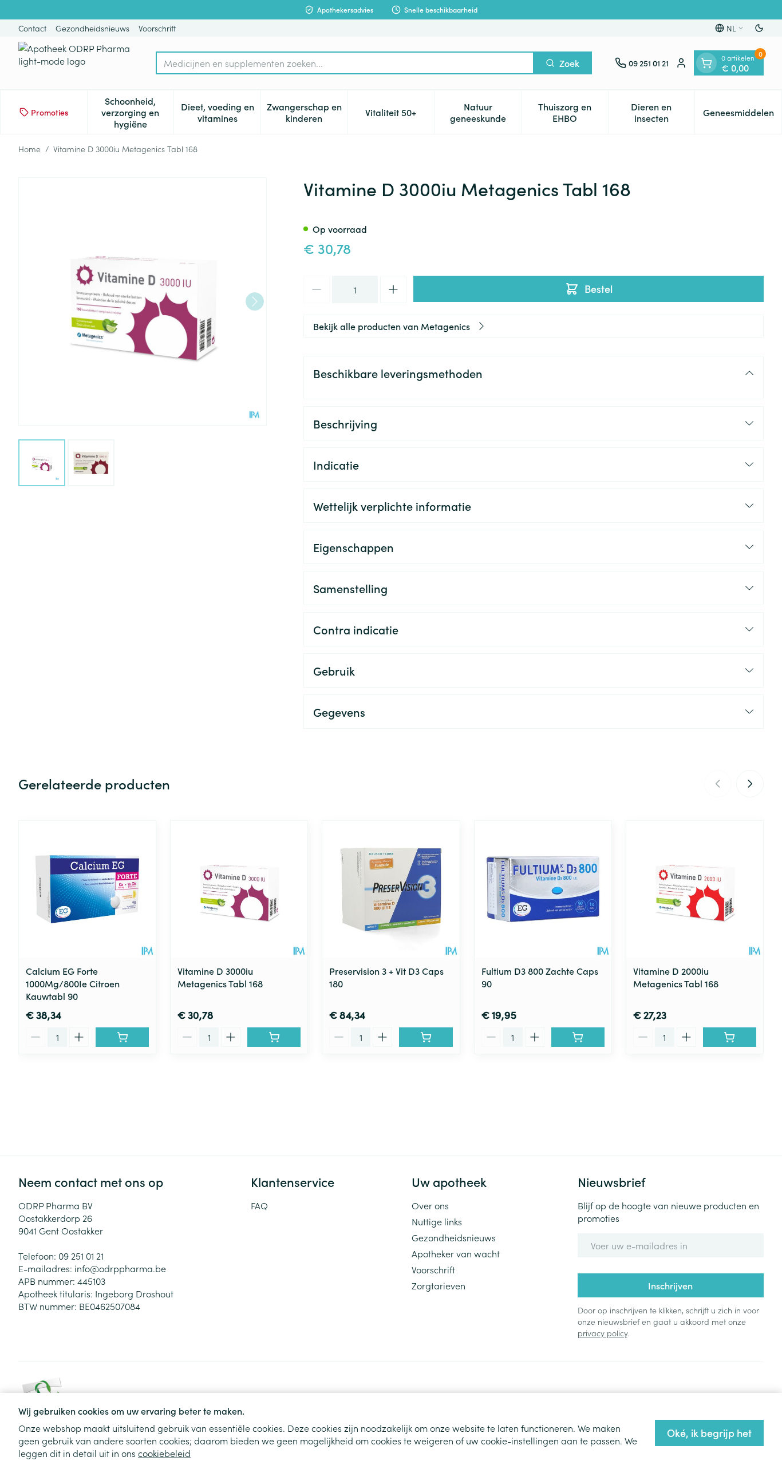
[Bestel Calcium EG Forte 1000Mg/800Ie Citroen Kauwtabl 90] (122, 1037)
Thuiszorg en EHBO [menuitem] (573, 112)
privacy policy (602, 1333)
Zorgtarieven (438, 1285)
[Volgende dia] (750, 783)
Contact (32, 28)
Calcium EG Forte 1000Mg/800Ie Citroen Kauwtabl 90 (73, 983)
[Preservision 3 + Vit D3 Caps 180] (390, 889)
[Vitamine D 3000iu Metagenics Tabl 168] (239, 889)
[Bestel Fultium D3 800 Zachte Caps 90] (578, 1037)
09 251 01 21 (81, 1255)
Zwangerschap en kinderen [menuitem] (307, 112)
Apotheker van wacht (456, 1253)
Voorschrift (157, 28)
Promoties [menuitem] (49, 112)
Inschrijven (670, 1285)
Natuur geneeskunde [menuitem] (485, 112)
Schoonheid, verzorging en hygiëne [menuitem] (137, 112)
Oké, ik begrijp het (709, 1433)
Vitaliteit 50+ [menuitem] (399, 115)
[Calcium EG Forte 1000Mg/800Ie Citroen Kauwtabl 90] (87, 889)
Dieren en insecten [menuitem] (662, 112)
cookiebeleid (164, 1453)
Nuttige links (437, 1221)
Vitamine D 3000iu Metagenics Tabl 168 (220, 977)
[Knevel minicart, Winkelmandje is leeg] (706, 63)
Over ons (430, 1205)
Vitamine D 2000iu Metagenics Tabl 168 (675, 977)
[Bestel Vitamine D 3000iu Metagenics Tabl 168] (274, 1037)
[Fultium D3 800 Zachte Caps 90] (543, 889)
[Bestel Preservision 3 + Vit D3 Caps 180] (425, 1037)
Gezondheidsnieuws (92, 28)
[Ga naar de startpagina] (75, 63)
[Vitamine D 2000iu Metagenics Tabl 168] (694, 889)
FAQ (259, 1205)
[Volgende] (255, 301)
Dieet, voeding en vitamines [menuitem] (220, 112)
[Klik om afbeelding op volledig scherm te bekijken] (142, 301)
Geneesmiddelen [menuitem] (742, 115)
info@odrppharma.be (120, 1268)
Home (29, 148)
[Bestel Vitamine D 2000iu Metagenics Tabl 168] (729, 1037)
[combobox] (345, 62)
